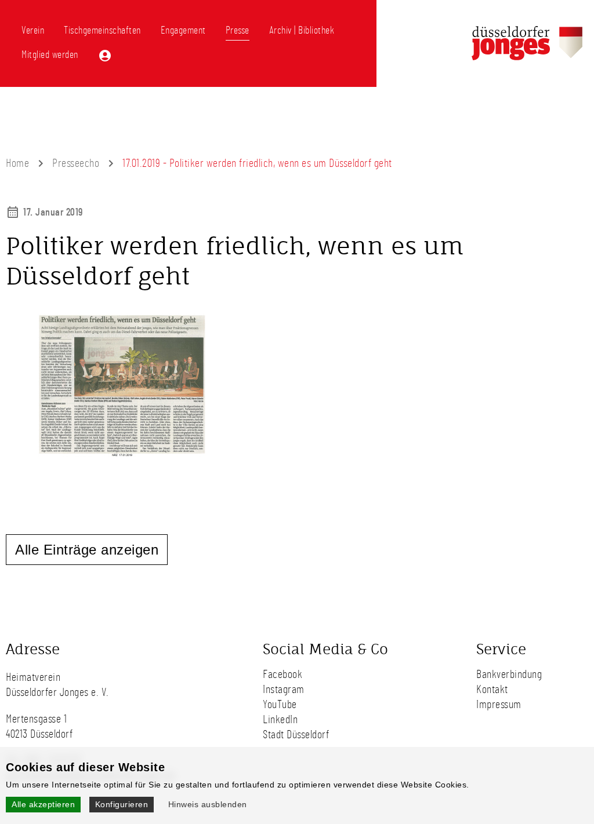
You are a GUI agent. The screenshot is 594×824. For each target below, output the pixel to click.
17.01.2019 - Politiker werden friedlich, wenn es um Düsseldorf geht (257, 163)
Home (17, 163)
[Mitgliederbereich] (105, 55)
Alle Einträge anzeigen (86, 549)
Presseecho (75, 163)
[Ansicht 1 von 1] (116, 461)
